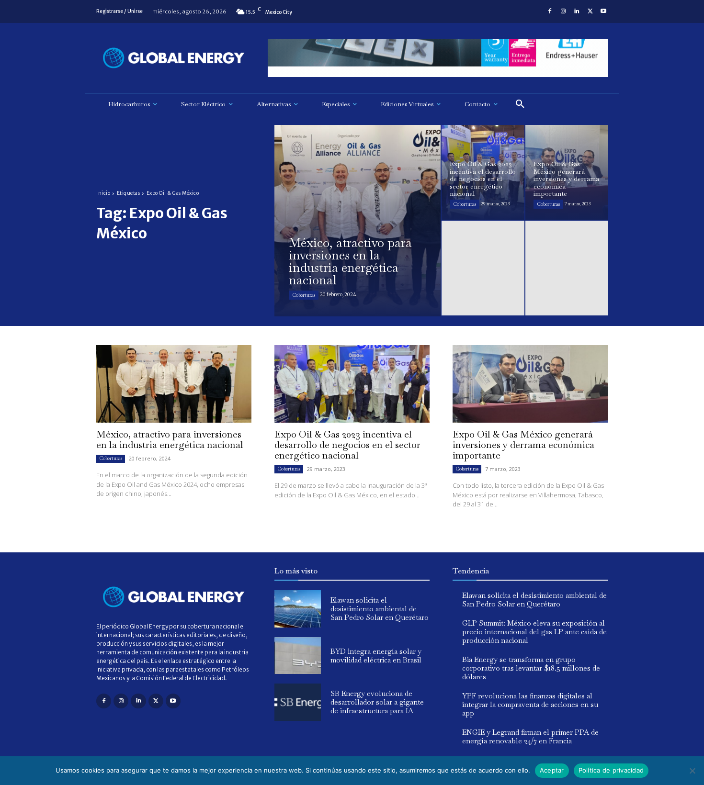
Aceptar (552, 770)
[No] (692, 770)
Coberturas (303, 295)
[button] (520, 104)
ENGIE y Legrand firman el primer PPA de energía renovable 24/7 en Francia (530, 736)
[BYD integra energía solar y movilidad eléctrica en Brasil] (297, 655)
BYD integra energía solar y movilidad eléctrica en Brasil (375, 655)
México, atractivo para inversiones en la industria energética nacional (169, 439)
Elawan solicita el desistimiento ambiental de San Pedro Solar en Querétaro (379, 608)
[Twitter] (590, 11)
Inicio (103, 193)
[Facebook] (549, 11)
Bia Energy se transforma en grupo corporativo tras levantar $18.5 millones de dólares (531, 668)
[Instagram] (563, 11)
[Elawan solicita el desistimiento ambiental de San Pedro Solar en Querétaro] (297, 609)
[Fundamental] (438, 58)
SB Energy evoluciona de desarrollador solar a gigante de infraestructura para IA (377, 702)
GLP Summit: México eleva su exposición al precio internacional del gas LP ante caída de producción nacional (534, 631)
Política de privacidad (611, 770)
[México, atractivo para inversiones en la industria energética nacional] (357, 220)
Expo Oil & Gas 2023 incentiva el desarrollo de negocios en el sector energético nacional (347, 444)
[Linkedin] (576, 11)
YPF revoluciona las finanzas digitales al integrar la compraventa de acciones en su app (530, 704)
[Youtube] (603, 11)
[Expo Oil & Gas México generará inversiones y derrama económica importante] (566, 172)
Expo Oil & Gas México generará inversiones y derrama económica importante (523, 444)
